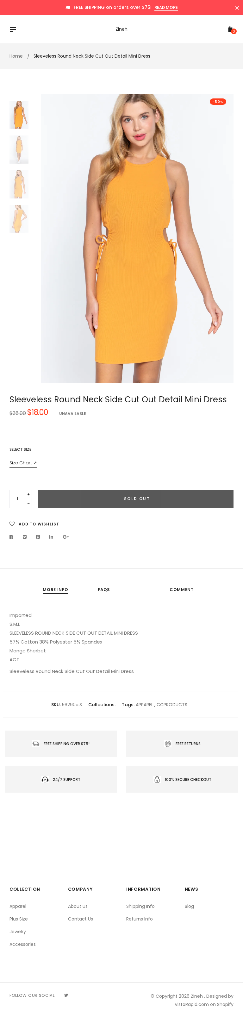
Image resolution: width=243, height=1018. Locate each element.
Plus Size (18, 919)
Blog (189, 906)
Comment (182, 590)
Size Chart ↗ (23, 463)
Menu (14, 30)
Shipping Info (140, 906)
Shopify (225, 1004)
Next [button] (224, 238)
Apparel (17, 906)
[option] (137, 238)
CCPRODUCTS (172, 704)
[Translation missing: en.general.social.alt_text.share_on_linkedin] (51, 537)
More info (55, 590)
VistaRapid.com (192, 1004)
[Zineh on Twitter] (66, 995)
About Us (78, 906)
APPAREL (144, 704)
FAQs (104, 590)
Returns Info (139, 919)
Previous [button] (50, 238)
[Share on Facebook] (13, 537)
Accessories (22, 944)
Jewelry (17, 931)
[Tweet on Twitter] (25, 537)
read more (166, 7)
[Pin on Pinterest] (38, 537)
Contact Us (80, 919)
